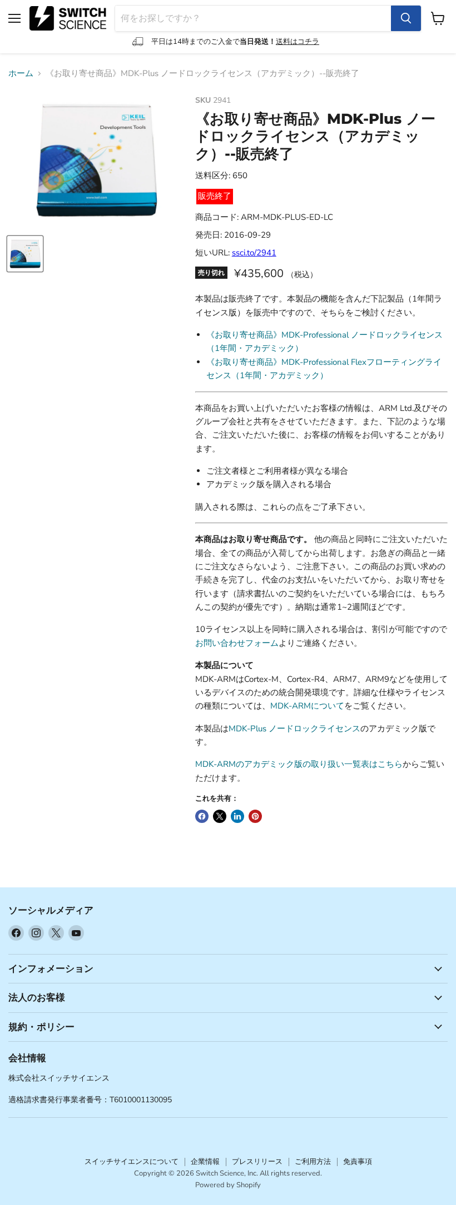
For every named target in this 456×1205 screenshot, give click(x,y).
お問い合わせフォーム (237, 643)
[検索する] (406, 18)
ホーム (20, 73)
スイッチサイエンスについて (132, 1162)
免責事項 (357, 1162)
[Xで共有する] (219, 816)
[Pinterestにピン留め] (255, 816)
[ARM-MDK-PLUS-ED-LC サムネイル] (25, 254)
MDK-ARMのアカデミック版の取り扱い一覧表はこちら (299, 764)
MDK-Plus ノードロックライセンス (294, 728)
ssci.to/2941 (254, 252)
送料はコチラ (297, 42)
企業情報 (205, 1162)
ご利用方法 (313, 1162)
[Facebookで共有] (202, 816)
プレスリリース (257, 1162)
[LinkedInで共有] (237, 816)
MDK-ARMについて (307, 705)
